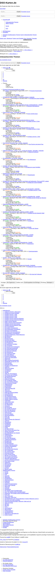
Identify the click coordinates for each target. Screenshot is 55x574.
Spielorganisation (33, 251)
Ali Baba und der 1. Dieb (34, 136)
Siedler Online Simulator (9, 569)
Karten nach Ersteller (18, 38)
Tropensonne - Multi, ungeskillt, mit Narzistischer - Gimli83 (17, 242)
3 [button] (3, 74)
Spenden (34, 38)
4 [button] (3, 75)
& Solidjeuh (16, 539)
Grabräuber (30, 236)
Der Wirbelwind (32, 159)
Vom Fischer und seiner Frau (36, 144)
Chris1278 (25, 542)
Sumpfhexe (31, 220)
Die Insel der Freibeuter (36, 274)
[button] (6, 67)
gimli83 (7, 106)
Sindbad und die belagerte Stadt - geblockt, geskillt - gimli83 (18, 211)
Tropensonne (30, 243)
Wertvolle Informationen (33, 106)
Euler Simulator (7, 571)
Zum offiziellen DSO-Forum (10, 566)
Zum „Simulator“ (28, 38)
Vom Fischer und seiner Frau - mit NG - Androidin (15, 143)
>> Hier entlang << (28, 50)
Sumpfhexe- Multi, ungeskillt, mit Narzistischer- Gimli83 (17, 219)
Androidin (7, 98)
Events (29, 205)
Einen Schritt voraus (32, 113)
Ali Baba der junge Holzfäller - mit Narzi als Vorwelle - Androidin (19, 265)
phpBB (8, 537)
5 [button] (3, 77)
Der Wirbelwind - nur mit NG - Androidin (13, 158)
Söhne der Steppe (33, 228)
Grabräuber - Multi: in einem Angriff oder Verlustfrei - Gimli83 (18, 234)
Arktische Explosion (33, 152)
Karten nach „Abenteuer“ (6, 38)
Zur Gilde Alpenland (8, 559)
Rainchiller (8, 251)
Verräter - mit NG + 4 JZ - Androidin (12, 257)
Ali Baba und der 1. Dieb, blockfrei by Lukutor (14, 135)
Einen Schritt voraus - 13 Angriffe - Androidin (14, 112)
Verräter (30, 259)
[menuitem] (12, 22)
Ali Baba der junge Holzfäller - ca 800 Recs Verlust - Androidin (18, 97)
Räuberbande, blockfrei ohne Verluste (12, 173)
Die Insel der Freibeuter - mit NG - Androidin (14, 273)
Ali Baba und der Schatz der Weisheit (36, 197)
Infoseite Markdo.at (7, 561)
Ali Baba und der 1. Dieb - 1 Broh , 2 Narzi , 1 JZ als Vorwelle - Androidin (21, 189)
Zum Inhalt (2, 8)
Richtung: (43, 282)
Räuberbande (31, 174)
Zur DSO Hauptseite (8, 564)
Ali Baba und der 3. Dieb (33, 121)
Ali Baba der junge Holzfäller (37, 98)
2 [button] (3, 73)
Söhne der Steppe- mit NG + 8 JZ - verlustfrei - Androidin (17, 227)
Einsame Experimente (36, 90)
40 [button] (3, 79)
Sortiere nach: (20, 282)
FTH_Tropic (3, 539)
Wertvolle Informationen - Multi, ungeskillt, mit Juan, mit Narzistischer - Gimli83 (22, 104)
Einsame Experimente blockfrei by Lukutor (13, 89)
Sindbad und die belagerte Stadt (36, 213)
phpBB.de (17, 544)
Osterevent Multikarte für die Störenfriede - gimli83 (15, 204)
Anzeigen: (3, 282)
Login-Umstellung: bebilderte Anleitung (13, 250)
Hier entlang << (18, 51)
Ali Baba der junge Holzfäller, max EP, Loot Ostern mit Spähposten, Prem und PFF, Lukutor (26, 181)
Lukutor (7, 90)
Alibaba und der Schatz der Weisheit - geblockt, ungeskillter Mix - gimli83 (21, 196)
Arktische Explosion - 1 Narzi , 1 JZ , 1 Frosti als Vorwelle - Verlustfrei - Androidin (23, 150)
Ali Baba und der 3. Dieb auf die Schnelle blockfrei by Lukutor (18, 120)
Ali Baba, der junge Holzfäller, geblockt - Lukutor (15, 166)
